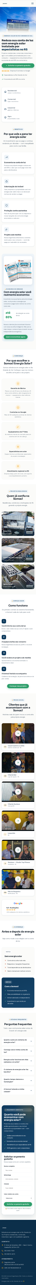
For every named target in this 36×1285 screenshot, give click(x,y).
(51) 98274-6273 (9, 1254)
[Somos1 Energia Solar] (5, 3)
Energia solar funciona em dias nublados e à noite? (16, 1061)
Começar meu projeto (18, 686)
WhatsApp (7, 1175)
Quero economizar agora (15, 337)
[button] (18, 733)
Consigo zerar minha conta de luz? (16, 1051)
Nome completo (9, 1166)
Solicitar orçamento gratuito (19, 65)
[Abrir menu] (32, 3)
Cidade (6, 1184)
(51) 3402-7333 (9, 1251)
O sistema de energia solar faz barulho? (16, 1071)
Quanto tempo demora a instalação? (13, 1080)
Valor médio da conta (11, 1194)
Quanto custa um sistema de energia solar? (15, 1041)
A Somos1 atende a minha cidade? (14, 1090)
